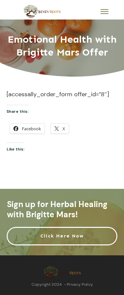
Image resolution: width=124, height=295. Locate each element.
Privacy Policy (80, 284)
